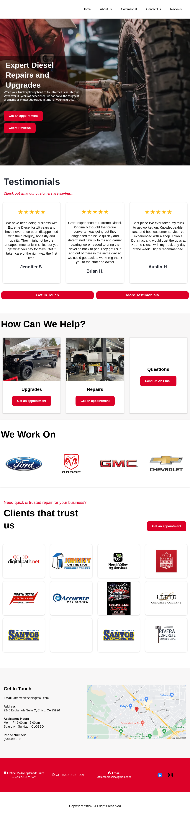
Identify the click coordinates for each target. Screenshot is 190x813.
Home (87, 9)
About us (106, 9)
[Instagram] (170, 775)
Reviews (176, 9)
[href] (136, 712)
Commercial (129, 9)
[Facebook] (160, 775)
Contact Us (153, 9)
